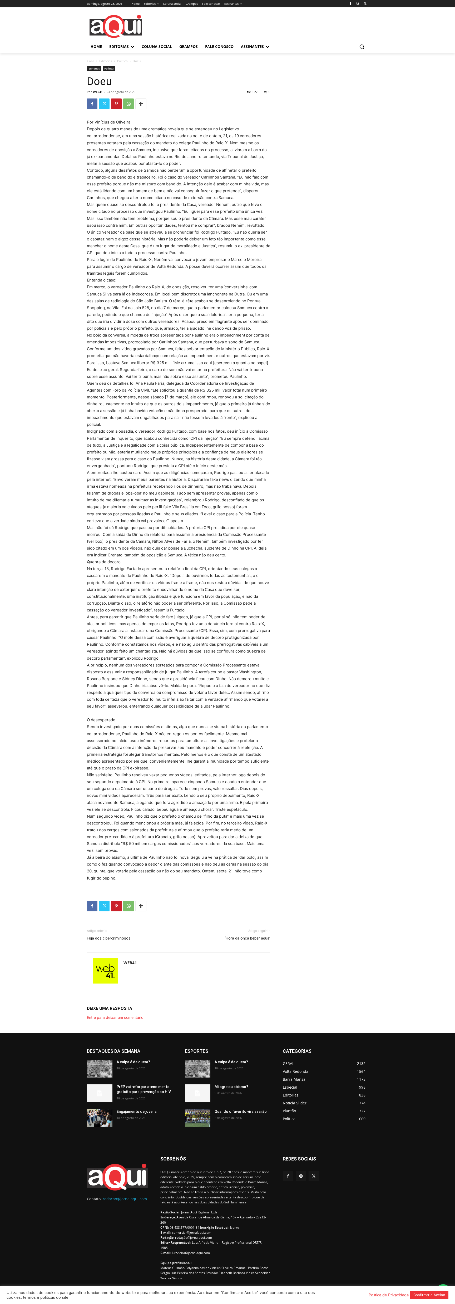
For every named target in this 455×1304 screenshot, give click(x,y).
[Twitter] (365, 4)
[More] (140, 103)
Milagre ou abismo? (231, 1087)
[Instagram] (358, 4)
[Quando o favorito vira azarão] (197, 1118)
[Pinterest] (116, 103)
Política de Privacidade (389, 1295)
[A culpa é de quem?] (99, 1069)
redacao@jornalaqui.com (125, 1198)
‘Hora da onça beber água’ (247, 938)
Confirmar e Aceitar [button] (429, 1295)
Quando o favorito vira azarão (241, 1111)
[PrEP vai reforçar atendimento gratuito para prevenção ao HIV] (99, 1093)
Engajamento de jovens (137, 1111)
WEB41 (97, 92)
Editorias (105, 61)
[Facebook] (351, 4)
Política (122, 61)
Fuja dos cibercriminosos (109, 938)
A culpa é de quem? (133, 1062)
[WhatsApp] (128, 103)
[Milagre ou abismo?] (197, 1093)
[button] (361, 46)
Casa (90, 61)
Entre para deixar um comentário (115, 1017)
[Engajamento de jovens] (99, 1118)
